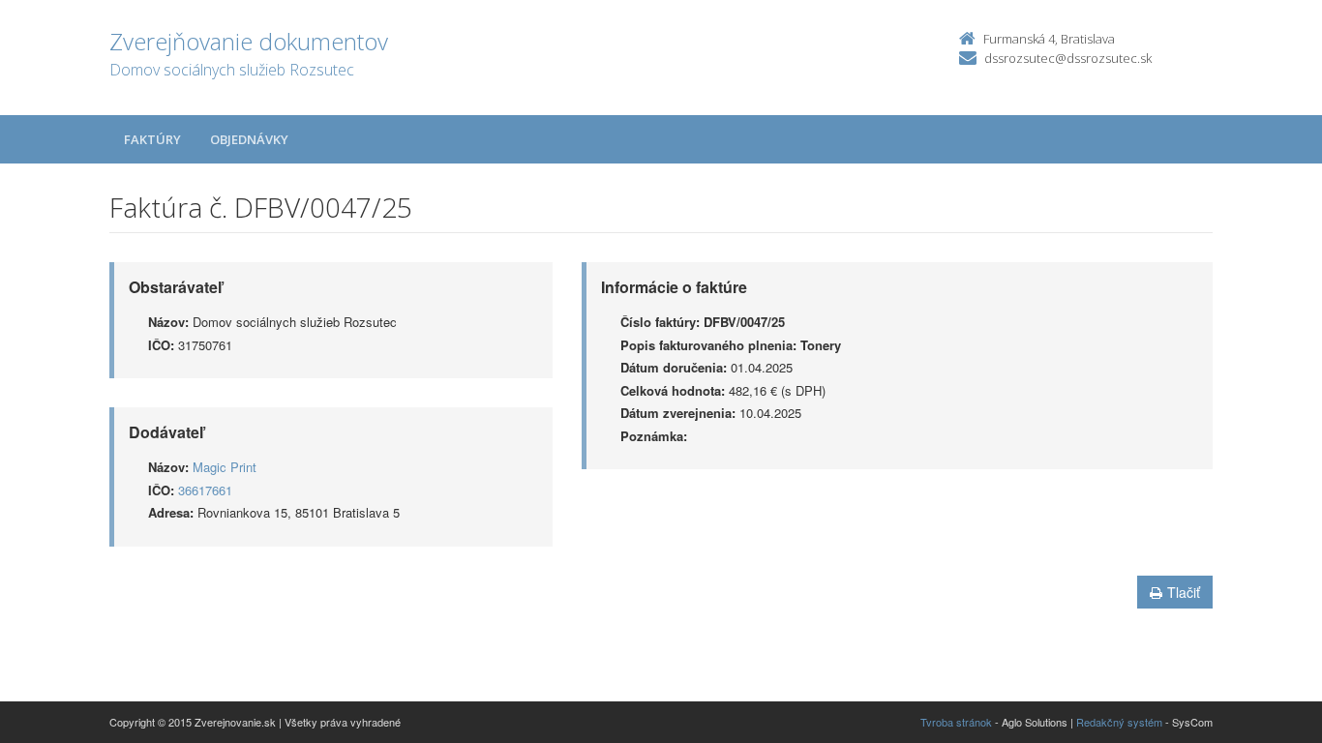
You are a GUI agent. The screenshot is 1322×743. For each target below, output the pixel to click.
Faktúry (152, 139)
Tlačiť (1183, 592)
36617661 (205, 490)
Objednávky (249, 139)
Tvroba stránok (956, 721)
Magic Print (224, 467)
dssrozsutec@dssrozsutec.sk (1068, 58)
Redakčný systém (1119, 721)
